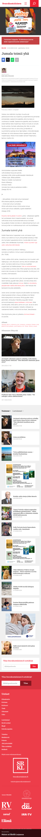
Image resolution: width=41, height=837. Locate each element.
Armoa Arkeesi (29, 314)
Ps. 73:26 (25, 326)
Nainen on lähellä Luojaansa (13, 834)
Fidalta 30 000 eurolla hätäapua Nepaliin (23, 587)
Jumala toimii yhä (32, 324)
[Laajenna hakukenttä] (34, 3)
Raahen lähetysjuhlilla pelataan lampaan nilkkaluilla (23, 603)
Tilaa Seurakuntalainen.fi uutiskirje (18, 661)
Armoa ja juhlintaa (19, 437)
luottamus (18, 326)
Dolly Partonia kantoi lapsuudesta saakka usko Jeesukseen (24, 528)
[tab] (6, 411)
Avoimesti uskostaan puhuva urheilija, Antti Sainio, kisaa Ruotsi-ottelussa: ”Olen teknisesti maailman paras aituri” (20, 360)
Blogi (4, 48)
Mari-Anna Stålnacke (8, 76)
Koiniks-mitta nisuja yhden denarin (25, 496)
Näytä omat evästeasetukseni (11, 754)
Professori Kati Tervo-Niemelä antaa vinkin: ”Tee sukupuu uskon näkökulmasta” (18, 395)
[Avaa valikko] (26, 3)
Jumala (22, 324)
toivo (31, 326)
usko (35, 326)
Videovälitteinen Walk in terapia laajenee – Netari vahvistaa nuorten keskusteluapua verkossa (24, 571)
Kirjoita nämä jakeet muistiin (12, 216)
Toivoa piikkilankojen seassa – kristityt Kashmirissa (23, 453)
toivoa (21, 283)
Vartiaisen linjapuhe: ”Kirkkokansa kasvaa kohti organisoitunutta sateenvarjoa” (18, 41)
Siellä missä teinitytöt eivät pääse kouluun (24, 647)
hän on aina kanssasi (29, 266)
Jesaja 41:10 (15, 324)
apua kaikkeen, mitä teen (23, 302)
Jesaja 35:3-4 (6, 324)
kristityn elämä (7, 326)
